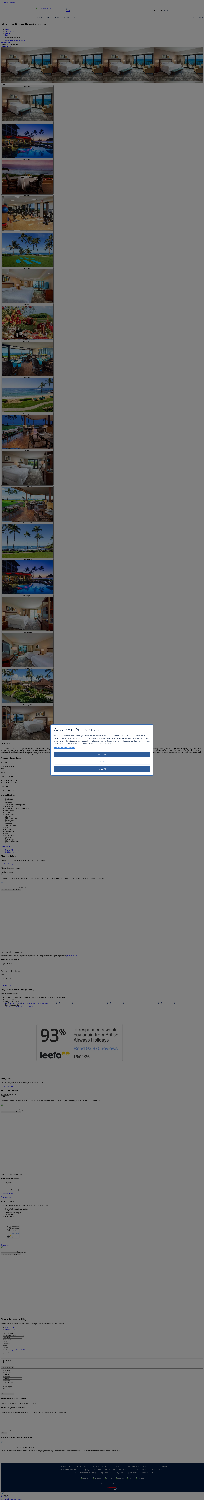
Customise (102, 761)
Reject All (102, 769)
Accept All (102, 754)
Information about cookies (64, 748)
